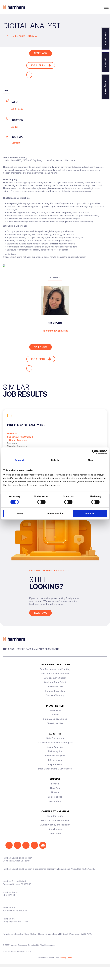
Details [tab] (55, 460)
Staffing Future (66, 958)
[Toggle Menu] (106, 7)
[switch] (41, 502)
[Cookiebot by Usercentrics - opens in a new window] (94, 452)
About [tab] (91, 460)
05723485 (26, 860)
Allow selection (55, 513)
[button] (9, 845)
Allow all (89, 513)
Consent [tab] (19, 460)
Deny (20, 513)
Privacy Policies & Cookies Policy (17, 951)
